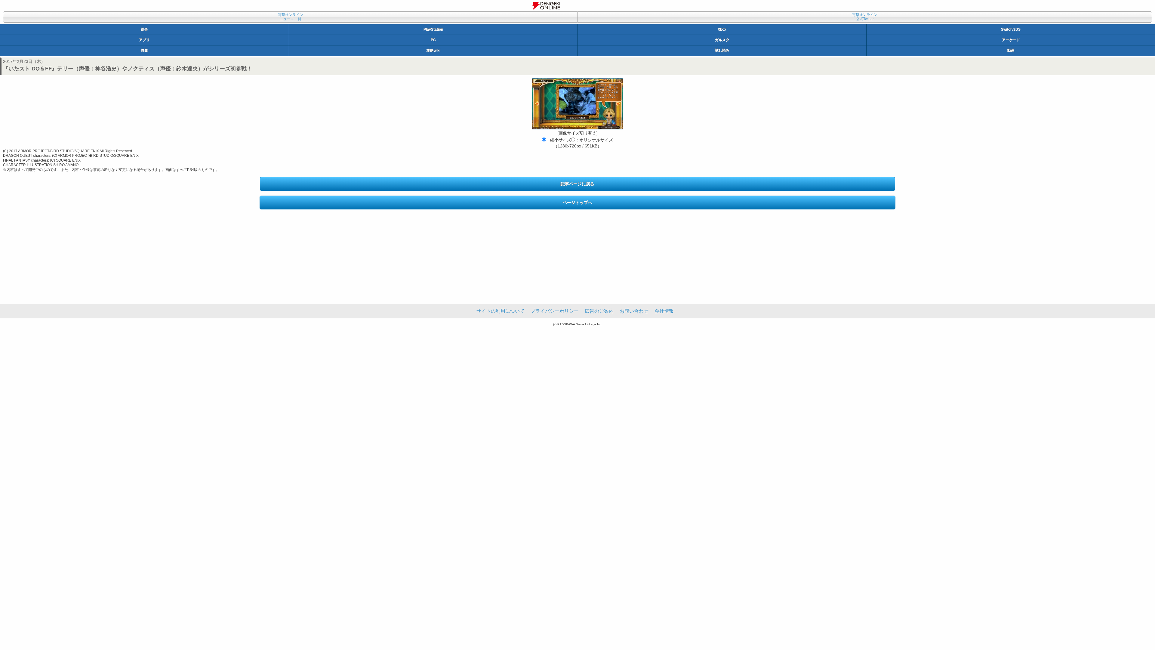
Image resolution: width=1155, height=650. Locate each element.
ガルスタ (722, 40)
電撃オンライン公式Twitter (864, 17)
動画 (1011, 50)
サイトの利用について (500, 311)
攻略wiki (433, 50)
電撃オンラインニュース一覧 (290, 17)
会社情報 (664, 311)
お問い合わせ (634, 311)
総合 (144, 29)
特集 (144, 50)
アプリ (144, 40)
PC (433, 40)
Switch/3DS (1011, 29)
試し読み (722, 50)
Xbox (722, 29)
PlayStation (433, 29)
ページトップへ (577, 202)
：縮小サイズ (558, 140)
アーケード (1011, 40)
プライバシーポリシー (555, 311)
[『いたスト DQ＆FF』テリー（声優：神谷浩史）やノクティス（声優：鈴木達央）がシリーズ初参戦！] (577, 103)
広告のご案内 (599, 311)
